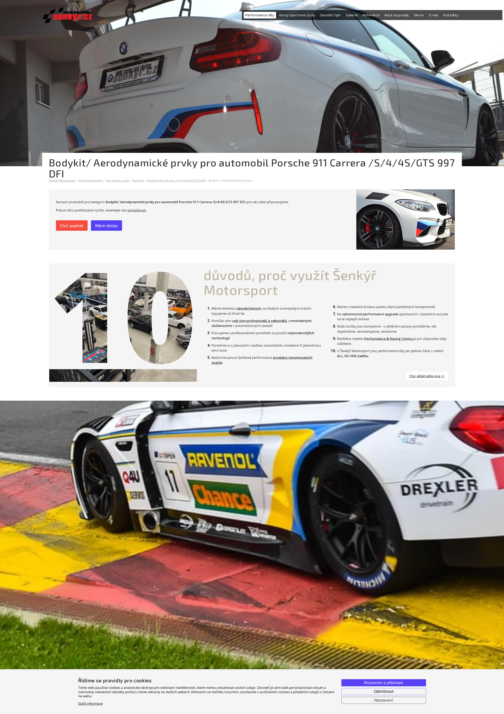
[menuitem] (260, 15)
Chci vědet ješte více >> (427, 376)
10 (123, 314)
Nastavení (383, 700)
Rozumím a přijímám (383, 682)
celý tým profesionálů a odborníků (259, 320)
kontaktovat (136, 210)
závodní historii (248, 308)
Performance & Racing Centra (388, 338)
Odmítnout (384, 691)
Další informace (90, 703)
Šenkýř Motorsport (62, 180)
